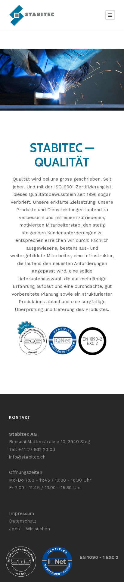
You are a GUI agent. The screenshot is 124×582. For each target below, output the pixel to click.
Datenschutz (22, 521)
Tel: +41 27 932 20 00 (32, 449)
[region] (62, 80)
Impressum (21, 513)
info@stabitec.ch (27, 457)
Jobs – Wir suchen (29, 529)
